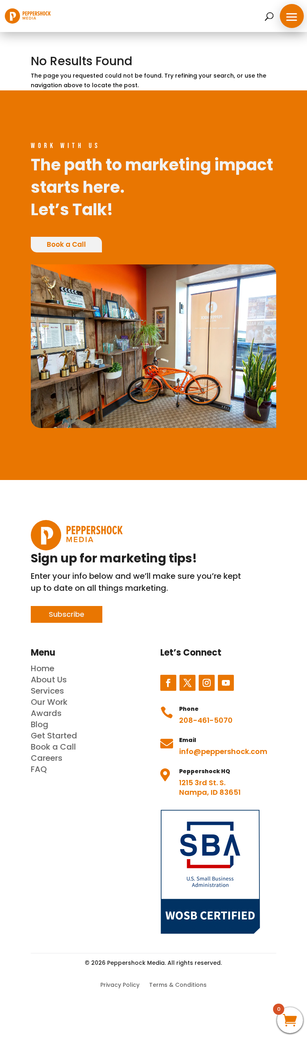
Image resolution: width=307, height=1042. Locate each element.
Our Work (49, 702)
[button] (292, 16)
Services (47, 690)
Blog (39, 724)
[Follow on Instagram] (207, 683)
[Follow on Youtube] (226, 683)
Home (42, 668)
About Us (49, 679)
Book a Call (66, 244)
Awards (46, 713)
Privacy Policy (120, 985)
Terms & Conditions (178, 985)
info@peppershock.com (223, 751)
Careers (46, 758)
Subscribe (66, 614)
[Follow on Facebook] (168, 683)
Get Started (54, 735)
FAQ (39, 769)
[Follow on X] (187, 683)
